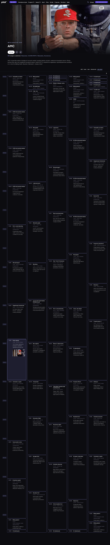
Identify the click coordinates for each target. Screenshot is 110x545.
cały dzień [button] (99, 69)
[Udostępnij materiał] (20, 52)
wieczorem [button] (93, 69)
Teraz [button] (85, 69)
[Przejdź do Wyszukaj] (88, 2)
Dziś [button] (82, 69)
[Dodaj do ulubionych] (16, 52)
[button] (106, 73)
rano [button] (88, 69)
